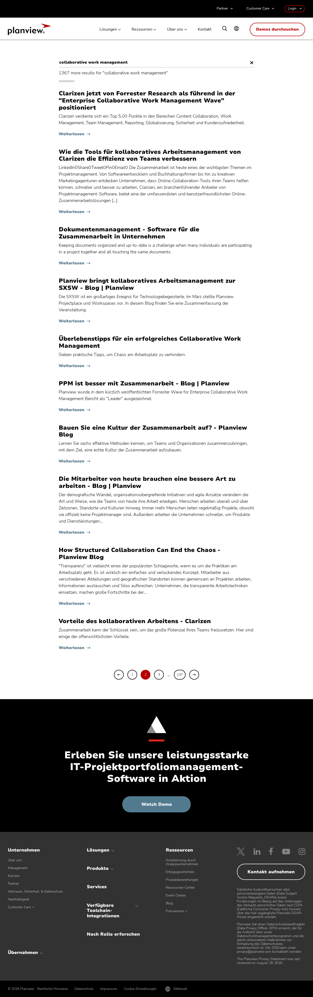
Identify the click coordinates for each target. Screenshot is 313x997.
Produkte (98, 868)
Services (97, 887)
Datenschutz (84, 988)
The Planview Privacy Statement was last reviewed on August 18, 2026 (268, 961)
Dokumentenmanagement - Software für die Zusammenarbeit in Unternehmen (129, 233)
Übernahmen (23, 952)
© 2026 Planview (21, 989)
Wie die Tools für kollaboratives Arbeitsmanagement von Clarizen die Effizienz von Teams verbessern (150, 155)
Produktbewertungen (182, 879)
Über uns (175, 29)
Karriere (14, 876)
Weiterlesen (71, 134)
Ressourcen (142, 29)
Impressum (108, 988)
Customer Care (257, 9)
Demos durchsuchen (277, 29)
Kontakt (205, 29)
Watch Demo (166, 806)
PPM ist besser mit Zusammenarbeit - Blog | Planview (144, 383)
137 (180, 674)
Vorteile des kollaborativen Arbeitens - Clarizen (135, 621)
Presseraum (175, 911)
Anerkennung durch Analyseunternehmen (182, 862)
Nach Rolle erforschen (113, 934)
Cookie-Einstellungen (140, 988)
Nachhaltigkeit (18, 899)
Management (18, 868)
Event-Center (176, 895)
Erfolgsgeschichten (180, 872)
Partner (222, 9)
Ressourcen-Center (180, 887)
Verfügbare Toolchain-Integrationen (103, 910)
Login (292, 8)
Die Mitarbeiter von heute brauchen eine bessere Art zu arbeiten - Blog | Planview (147, 482)
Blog (169, 903)
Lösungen (108, 29)
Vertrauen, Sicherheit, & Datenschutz (35, 891)
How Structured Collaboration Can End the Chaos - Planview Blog (139, 554)
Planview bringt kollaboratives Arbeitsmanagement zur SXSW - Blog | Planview (147, 284)
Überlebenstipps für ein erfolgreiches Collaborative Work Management (150, 342)
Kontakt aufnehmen (271, 872)
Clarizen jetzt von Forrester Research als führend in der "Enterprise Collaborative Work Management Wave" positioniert (147, 100)
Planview (29, 30)
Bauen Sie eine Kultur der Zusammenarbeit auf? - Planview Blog (153, 431)
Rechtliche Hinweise (52, 988)
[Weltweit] (236, 29)
